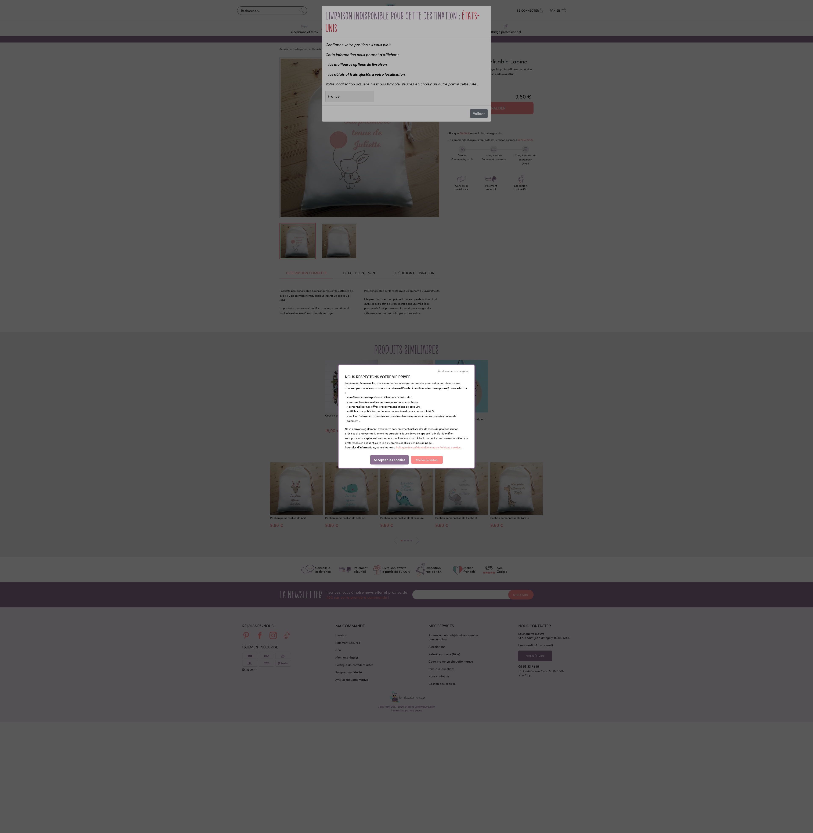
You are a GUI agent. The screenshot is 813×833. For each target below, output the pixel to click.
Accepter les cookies (389, 459)
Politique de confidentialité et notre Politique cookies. (428, 447)
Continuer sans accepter (453, 371)
